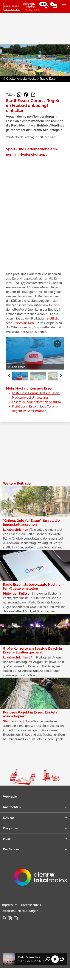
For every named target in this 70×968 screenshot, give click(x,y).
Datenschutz (30, 905)
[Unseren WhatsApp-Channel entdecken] (3, 918)
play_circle (55, 959)
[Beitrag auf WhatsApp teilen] (19, 94)
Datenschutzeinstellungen (19, 911)
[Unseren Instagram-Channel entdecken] (15, 918)
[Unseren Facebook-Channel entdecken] (9, 918)
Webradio (10, 796)
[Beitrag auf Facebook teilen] (26, 94)
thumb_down (48, 959)
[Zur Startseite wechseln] (11, 6)
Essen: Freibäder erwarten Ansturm (36, 402)
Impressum (9, 905)
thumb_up (62, 959)
